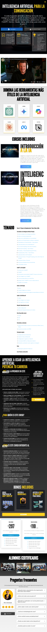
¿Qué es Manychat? (22, 307)
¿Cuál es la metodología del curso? (27, 611)
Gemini (19, 288)
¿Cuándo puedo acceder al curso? (26, 626)
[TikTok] (6, 607)
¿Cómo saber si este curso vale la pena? (28, 606)
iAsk (19, 317)
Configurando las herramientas (24, 334)
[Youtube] (12, 607)
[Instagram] (3, 607)
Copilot (19, 298)
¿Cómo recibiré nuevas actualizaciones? (28, 616)
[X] (9, 607)
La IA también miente (22, 264)
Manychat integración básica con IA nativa (26, 309)
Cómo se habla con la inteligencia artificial (26, 234)
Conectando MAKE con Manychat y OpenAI (26, 340)
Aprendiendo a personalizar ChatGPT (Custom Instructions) (30, 274)
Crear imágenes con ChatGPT (24, 276)
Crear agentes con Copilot (23, 302)
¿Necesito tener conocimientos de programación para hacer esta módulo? (30, 590)
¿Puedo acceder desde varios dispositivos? (29, 621)
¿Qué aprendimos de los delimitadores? (26, 244)
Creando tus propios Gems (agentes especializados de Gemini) (31, 292)
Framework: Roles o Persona (24, 260)
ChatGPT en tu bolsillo (22, 282)
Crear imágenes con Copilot (24, 300)
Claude (19, 315)
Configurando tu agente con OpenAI (25, 338)
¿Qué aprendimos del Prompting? (25, 254)
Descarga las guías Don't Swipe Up (25, 348)
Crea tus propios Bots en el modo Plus (26, 278)
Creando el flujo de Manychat (24, 336)
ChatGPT (20, 272)
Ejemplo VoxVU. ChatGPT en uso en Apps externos (28, 280)
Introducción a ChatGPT (23, 270)
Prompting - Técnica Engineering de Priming (27, 250)
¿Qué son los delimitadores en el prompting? (27, 238)
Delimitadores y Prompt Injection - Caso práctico (28, 242)
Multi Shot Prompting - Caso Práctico (25, 248)
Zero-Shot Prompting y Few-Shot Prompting (27, 246)
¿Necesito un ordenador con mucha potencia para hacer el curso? (30, 601)
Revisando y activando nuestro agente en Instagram (28, 343)
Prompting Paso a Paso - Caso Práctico (26, 252)
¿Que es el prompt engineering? (24, 236)
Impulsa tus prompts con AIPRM (24, 329)
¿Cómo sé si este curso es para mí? (27, 596)
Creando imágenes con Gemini (24, 290)
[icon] (45, 2)
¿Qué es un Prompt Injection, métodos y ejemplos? (28, 240)
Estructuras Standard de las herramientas (26, 262)
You (19, 319)
